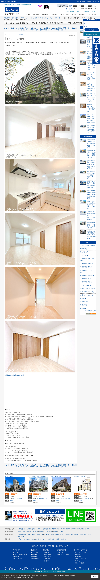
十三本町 (60, 531)
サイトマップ (18, 558)
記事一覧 (66, 28)
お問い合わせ (92, 14)
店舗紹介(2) (83, 305)
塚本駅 (11, 500)
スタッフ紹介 (64, 14)
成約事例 (77, 561)
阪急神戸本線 (57, 534)
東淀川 (57, 539)
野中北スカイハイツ (56, 476)
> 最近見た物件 (70, 11)
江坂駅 (81, 500)
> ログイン (93, 11)
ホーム (28, 14)
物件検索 (36, 14)
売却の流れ (78, 556)
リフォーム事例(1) (85, 285)
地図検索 (34, 556)
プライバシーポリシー (20, 554)
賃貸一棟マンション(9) (86, 295)
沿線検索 (34, 554)
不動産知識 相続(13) (86, 263)
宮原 (24, 531)
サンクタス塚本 (9, 476)
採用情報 (46, 561)
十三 (24, 539)
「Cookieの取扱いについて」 (20, 577)
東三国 (32, 531)
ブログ (73, 14)
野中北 (68, 498)
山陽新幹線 (83, 534)
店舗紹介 (54, 14)
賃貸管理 (60, 552)
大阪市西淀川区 (46, 529)
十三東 (46, 531)
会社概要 (82, 14)
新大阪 (19, 539)
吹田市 (84, 498)
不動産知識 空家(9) (86, 267)
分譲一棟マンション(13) (87, 291)
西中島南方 (38, 539)
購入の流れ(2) (84, 252)
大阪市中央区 (55, 529)
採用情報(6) (83, 308)
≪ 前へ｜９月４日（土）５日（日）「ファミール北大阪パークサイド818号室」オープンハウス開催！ (33, 28)
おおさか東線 (66, 534)
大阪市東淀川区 (30, 529)
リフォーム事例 (79, 563)
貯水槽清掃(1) (84, 301)
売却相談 (45, 14)
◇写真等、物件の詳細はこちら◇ (14, 375)
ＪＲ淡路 (63, 539)
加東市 (73, 529)
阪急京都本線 (48, 534)
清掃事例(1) (83, 298)
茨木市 (63, 529)
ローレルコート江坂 (80, 476)
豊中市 (87, 529)
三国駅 (34, 500)
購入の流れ (78, 554)
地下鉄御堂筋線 (22, 534)
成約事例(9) (83, 248)
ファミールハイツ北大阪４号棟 (37, 476)
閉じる (95, 576)
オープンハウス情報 (17, 34)
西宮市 (68, 529)
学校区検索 (35, 558)
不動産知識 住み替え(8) (87, 275)
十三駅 (57, 500)
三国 (33, 539)
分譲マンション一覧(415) (87, 288)
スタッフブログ (48, 556)
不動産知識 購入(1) (86, 278)
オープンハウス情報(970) (87, 245)
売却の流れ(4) (84, 255)
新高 (50, 531)
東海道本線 (40, 534)
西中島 (41, 531)
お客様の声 (47, 558)
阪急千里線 (21, 536)
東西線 (89, 534)
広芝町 (88, 498)
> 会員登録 (86, 11)
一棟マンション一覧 (63, 554)
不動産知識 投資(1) (86, 282)
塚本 (21, 498)
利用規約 (16, 556)
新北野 (55, 531)
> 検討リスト (79, 11)
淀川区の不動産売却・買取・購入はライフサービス (50, 546)
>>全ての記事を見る (90, 311)
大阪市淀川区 (16, 498)
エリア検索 (35, 552)
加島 (27, 531)
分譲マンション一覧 (80, 558)
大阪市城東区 (80, 529)
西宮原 (45, 498)
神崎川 (49, 539)
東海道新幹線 (75, 534)
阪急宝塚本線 (31, 534)
